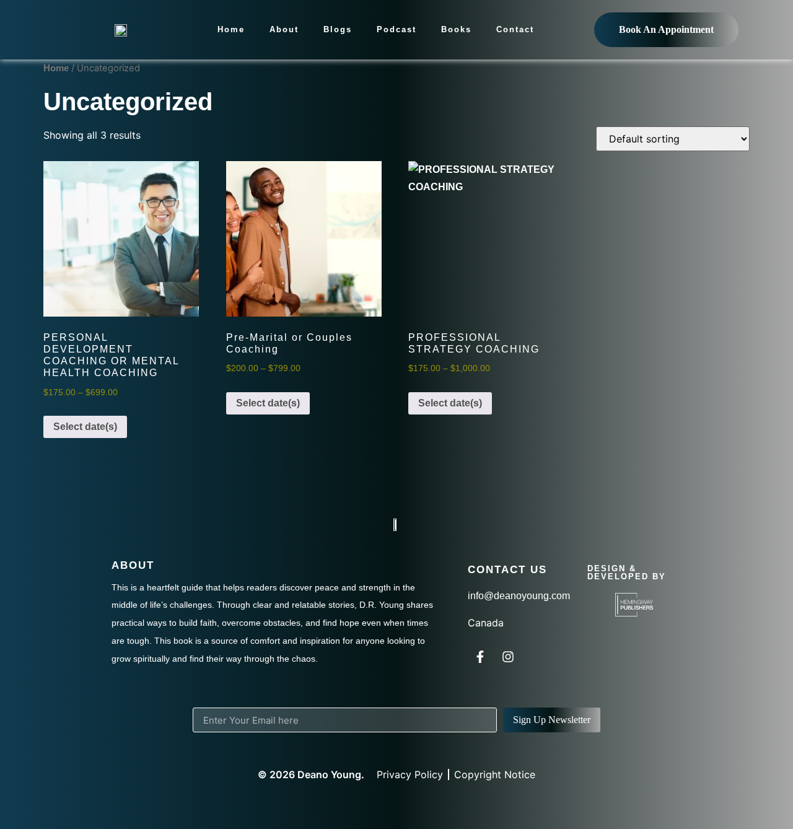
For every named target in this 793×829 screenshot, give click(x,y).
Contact (515, 29)
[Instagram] (508, 656)
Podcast (396, 29)
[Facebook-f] (480, 656)
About (284, 29)
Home (231, 29)
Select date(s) (85, 426)
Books (456, 29)
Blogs (337, 29)
